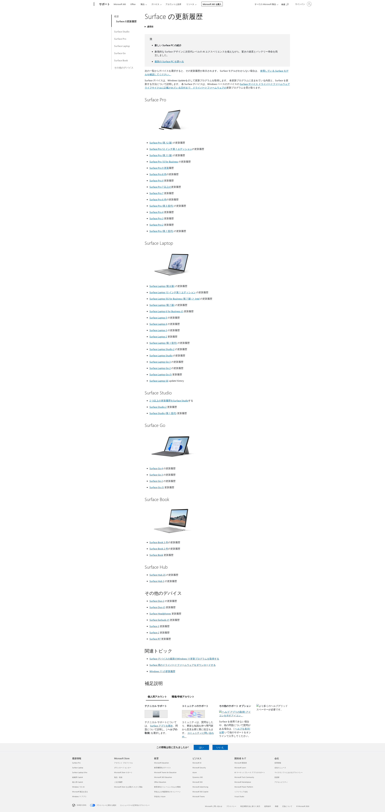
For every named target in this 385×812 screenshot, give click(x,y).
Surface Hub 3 (156, 581)
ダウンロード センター (122, 767)
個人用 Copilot (77, 782)
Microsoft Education (161, 763)
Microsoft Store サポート (123, 772)
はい (201, 747)
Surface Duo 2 (156, 600)
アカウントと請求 (173, 4)
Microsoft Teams (198, 796)
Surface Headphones (160, 613)
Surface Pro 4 (156, 212)
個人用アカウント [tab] (157, 696)
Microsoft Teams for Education (165, 772)
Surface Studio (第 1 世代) (163, 413)
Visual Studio (239, 796)
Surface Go (120, 53)
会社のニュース (280, 767)
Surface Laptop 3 (158, 330)
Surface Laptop (122, 45)
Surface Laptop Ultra (79, 772)
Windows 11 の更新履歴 (162, 671)
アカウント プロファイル (123, 763)
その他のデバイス (123, 67)
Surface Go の (156, 487)
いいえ (220, 747)
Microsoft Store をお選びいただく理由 (128, 787)
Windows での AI (78, 787)
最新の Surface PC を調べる (169, 61)
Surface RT (155, 638)
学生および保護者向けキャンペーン (167, 792)
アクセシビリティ (281, 782)
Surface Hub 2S (157, 574)
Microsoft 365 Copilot (200, 792)
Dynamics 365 (197, 777)
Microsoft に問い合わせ (213, 806)
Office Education (160, 782)
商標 (276, 806)
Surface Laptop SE (158, 380)
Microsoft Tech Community (244, 777)
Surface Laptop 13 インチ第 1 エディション (172, 292)
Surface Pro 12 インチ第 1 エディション (170, 148)
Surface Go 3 (156, 474)
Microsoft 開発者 (240, 763)
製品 (143, 4)
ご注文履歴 (118, 782)
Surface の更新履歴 (126, 21)
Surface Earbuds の (159, 619)
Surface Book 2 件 (158, 548)
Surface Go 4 (156, 468)
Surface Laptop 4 (158, 323)
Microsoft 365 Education (163, 777)
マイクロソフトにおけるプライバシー (288, 772)
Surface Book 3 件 (158, 542)
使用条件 (267, 806)
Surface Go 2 (156, 481)
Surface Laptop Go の (160, 374)
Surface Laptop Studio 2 (161, 349)
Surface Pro (120, 38)
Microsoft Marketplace (242, 782)
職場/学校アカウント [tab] (183, 696)
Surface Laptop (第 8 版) (162, 286)
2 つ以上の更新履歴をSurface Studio (168, 400)
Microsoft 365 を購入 (212, 4)
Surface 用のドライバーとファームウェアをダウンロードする (182, 664)
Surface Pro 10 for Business (163, 161)
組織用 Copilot (77, 777)
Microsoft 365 (120, 4)
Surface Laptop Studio (160, 355)
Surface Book (121, 60)
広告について (287, 806)
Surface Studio (121, 31)
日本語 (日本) (81, 805)
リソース (190, 4)
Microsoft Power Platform (243, 787)
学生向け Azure (159, 796)
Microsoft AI (196, 763)
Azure (194, 772)
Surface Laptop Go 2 (160, 368)
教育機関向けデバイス (162, 767)
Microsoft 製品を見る (80, 792)
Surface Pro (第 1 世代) (161, 231)
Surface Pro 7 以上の (160, 186)
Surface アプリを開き (161, 725)
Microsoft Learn (240, 767)
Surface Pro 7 (156, 193)
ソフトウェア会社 (241, 792)
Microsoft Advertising (200, 787)
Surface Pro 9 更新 (159, 167)
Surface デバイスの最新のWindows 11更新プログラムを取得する (184, 658)
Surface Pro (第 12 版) (160, 142)
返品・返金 (118, 777)
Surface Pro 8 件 (157, 174)
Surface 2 (154, 632)
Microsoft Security (199, 767)
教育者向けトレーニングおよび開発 (167, 787)
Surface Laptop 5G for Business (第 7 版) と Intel (174, 298)
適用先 (150, 26)
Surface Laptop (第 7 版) (162, 304)
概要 (116, 16)
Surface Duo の (157, 607)
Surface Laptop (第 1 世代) (163, 342)
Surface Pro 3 (156, 218)
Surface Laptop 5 (158, 317)
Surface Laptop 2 (158, 336)
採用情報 (277, 763)
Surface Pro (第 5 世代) (161, 205)
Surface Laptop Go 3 (160, 361)
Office (133, 4)
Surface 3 (154, 626)
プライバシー (231, 806)
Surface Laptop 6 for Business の (166, 311)
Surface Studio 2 (158, 406)
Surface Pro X (156, 180)
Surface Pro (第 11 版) (160, 155)
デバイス (155, 4)
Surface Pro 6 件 (157, 199)
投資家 (276, 777)
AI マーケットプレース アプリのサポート (249, 772)
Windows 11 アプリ (79, 796)
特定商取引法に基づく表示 (250, 806)
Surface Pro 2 (156, 224)
